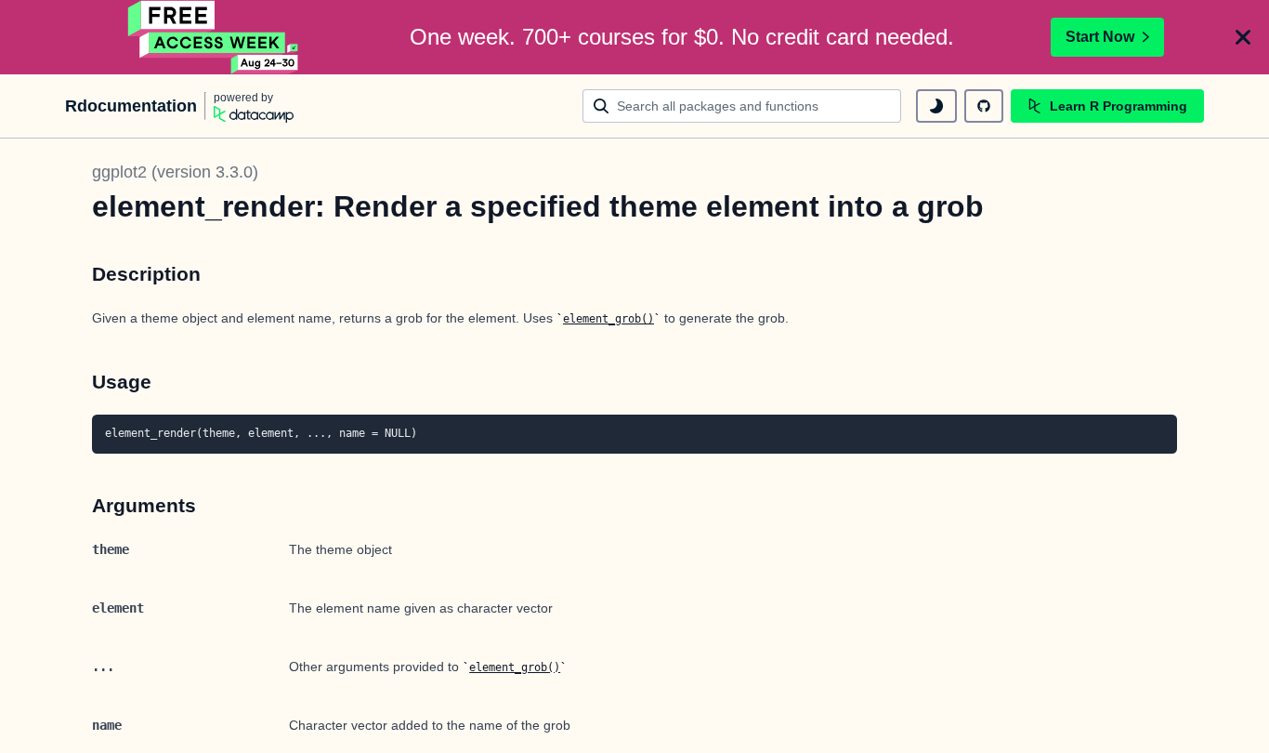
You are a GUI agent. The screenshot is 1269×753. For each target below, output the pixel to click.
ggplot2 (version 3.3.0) (175, 172)
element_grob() (608, 318)
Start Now (1100, 37)
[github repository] (983, 106)
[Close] (1243, 37)
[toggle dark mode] (936, 106)
